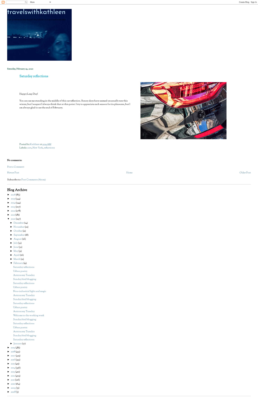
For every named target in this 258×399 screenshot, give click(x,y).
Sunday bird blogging (24, 279)
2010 (13, 384)
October (18, 231)
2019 (13, 348)
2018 (13, 352)
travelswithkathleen (36, 12)
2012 (13, 376)
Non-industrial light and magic (29, 291)
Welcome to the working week (28, 315)
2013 (13, 372)
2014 (13, 368)
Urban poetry (20, 271)
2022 (13, 211)
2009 (13, 388)
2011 (13, 380)
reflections (49, 148)
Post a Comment (15, 167)
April (17, 255)
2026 (13, 195)
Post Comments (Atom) (33, 180)
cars (29, 148)
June (16, 247)
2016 (13, 360)
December (19, 223)
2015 (13, 364)
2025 (13, 199)
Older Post (245, 173)
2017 (13, 356)
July (16, 243)
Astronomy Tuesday (24, 275)
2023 (13, 207)
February (18, 263)
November (19, 227)
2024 (13, 203)
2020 (13, 219)
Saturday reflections (23, 267)
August (18, 239)
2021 (13, 215)
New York (38, 148)
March (17, 259)
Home (129, 173)
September (19, 235)
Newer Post (13, 173)
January (18, 343)
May (16, 251)
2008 (13, 392)
